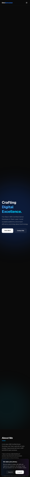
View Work (7, 230)
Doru (7, 3)
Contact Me (20, 230)
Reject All (10, 472)
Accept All (19, 472)
